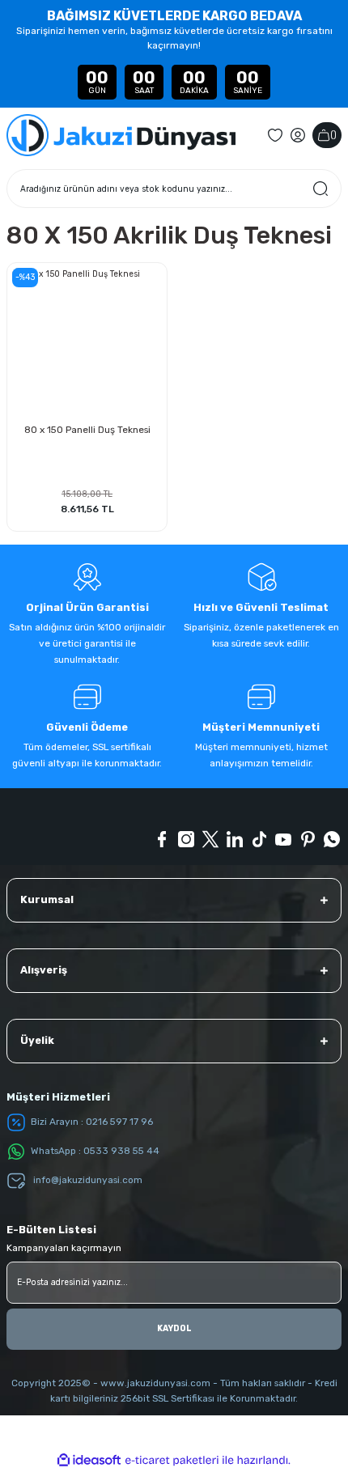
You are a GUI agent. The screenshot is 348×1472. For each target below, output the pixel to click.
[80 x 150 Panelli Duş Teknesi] (87, 343)
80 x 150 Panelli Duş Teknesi (87, 429)
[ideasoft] (89, 1460)
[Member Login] (298, 135)
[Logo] (121, 135)
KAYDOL (174, 1328)
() (333, 134)
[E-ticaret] (172, 1460)
